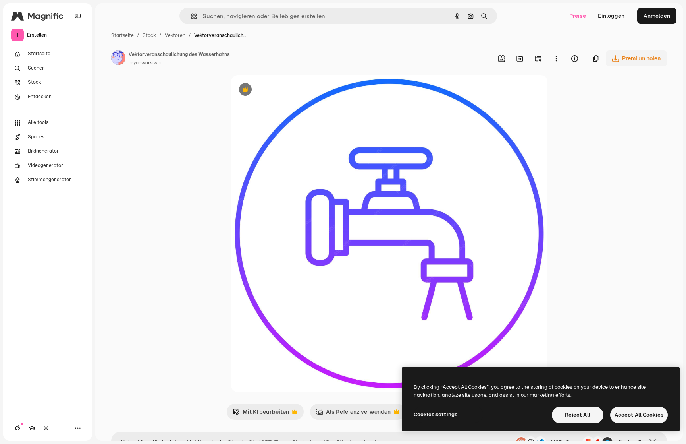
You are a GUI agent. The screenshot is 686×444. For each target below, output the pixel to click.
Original (282, 90)
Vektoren (175, 35)
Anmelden (657, 15)
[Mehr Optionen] (556, 58)
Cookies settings (435, 414)
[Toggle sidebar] (77, 16)
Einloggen (611, 15)
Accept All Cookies (639, 414)
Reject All (577, 414)
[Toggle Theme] (46, 428)
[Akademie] (31, 428)
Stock (149, 35)
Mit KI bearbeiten (261, 414)
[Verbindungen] (17, 428)
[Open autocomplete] (191, 16)
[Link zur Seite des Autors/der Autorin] (118, 58)
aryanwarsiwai (145, 63)
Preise (577, 15)
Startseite (122, 35)
